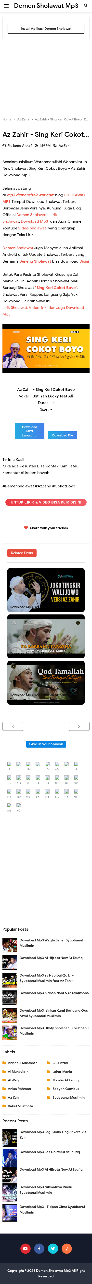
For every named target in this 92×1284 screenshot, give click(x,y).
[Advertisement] (46, 75)
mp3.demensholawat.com (30, 195)
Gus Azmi (60, 1063)
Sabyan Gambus (66, 1089)
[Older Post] (79, 726)
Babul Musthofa (20, 1106)
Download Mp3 (34, 221)
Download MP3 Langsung (29, 431)
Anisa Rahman (19, 1089)
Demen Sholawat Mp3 (53, 1271)
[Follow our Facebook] (39, 1249)
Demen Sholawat (17, 248)
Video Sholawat (32, 228)
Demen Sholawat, (32, 214)
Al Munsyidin (18, 1072)
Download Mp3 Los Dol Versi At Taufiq (50, 1152)
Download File (62, 435)
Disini (84, 261)
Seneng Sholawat (35, 261)
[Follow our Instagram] (67, 1249)
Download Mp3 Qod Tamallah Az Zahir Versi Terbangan (42, 697)
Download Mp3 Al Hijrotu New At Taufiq (51, 958)
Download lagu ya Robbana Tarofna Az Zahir (43, 653)
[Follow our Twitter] (53, 1249)
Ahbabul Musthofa (23, 1063)
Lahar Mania (62, 1072)
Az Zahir (66, 146)
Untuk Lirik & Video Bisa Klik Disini (46, 502)
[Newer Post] (12, 726)
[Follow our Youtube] (25, 1249)
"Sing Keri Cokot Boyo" (56, 287)
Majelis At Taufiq (66, 1080)
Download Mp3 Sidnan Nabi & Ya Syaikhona (54, 993)
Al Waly (13, 1080)
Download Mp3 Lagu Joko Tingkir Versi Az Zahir (45, 607)
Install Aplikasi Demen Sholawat (46, 29)
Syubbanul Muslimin (69, 1098)
